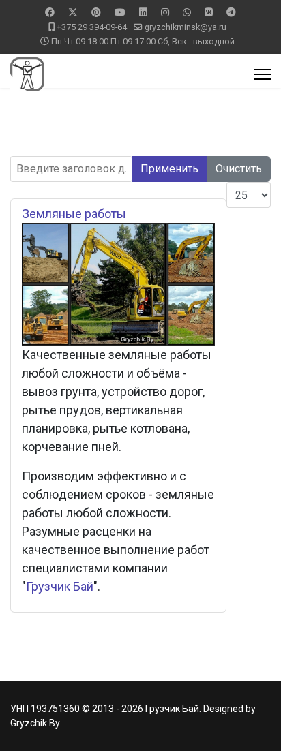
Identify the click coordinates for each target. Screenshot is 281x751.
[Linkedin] (143, 12)
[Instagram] (165, 12)
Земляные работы (74, 213)
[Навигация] (262, 74)
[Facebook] (50, 12)
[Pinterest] (96, 12)
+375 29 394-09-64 (92, 27)
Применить (169, 168)
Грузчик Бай (59, 586)
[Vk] (209, 12)
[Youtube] (120, 12)
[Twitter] (73, 12)
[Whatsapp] (187, 12)
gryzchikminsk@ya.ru (185, 27)
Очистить (239, 168)
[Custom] (231, 12)
